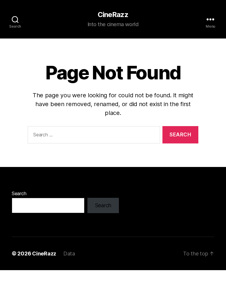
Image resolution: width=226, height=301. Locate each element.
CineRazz (113, 14)
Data (69, 253)
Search (19, 193)
